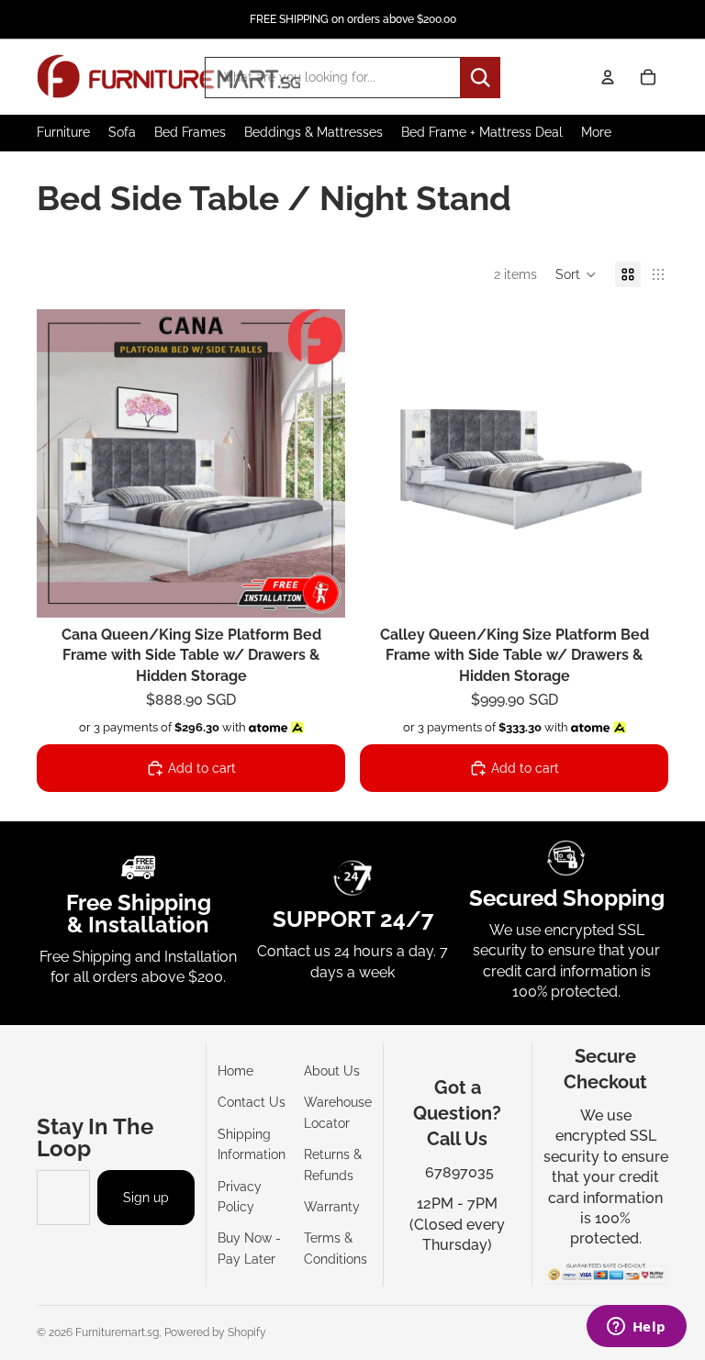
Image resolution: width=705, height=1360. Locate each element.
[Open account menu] (608, 77)
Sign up (146, 1197)
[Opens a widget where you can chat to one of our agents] (636, 1328)
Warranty (332, 1206)
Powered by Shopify (215, 1332)
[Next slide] (317, 463)
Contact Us (251, 1102)
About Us (332, 1071)
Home (235, 1071)
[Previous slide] (64, 463)
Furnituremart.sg (117, 1332)
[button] (576, 274)
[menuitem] (596, 132)
